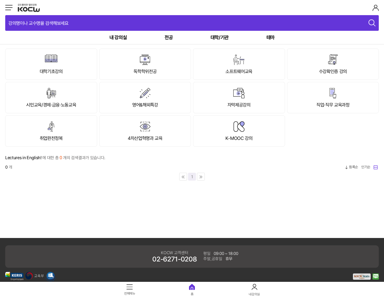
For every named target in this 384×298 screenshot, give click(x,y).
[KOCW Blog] (376, 278)
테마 (270, 37)
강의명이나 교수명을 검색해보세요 (38, 23)
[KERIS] (14, 279)
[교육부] (34, 278)
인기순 (365, 166)
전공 (169, 37)
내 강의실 (118, 37)
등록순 (353, 166)
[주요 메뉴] (9, 7)
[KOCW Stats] (362, 278)
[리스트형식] (376, 167)
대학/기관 (220, 37)
